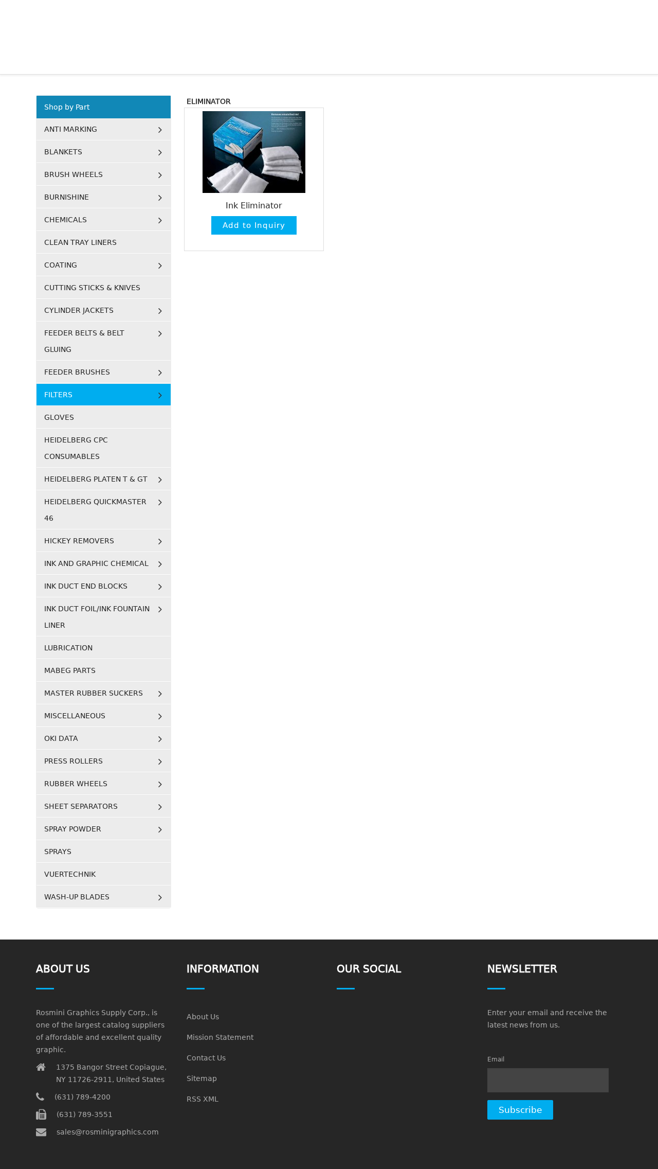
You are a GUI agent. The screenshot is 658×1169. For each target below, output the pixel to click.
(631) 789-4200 (82, 1097)
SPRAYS (57, 851)
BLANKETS (63, 152)
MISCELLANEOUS (74, 716)
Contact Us (206, 1058)
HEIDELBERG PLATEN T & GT (96, 479)
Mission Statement (220, 1037)
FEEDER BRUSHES (77, 372)
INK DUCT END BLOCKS (85, 586)
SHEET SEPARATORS (81, 806)
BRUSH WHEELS (73, 174)
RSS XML (202, 1099)
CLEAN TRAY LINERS (80, 242)
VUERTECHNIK (70, 874)
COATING (60, 265)
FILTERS (58, 395)
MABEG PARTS (70, 670)
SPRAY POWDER (72, 829)
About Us (203, 1017)
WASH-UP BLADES (76, 897)
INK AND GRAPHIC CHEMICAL (96, 563)
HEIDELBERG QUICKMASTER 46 (95, 510)
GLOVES (59, 417)
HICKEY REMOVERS (79, 541)
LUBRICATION (68, 648)
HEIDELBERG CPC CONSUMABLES (76, 448)
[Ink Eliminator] (254, 152)
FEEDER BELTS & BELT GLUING (84, 341)
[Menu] (617, 13)
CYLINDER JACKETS (79, 310)
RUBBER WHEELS (75, 784)
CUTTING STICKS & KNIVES (92, 288)
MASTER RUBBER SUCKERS (93, 693)
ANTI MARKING (70, 129)
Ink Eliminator (254, 205)
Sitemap (202, 1078)
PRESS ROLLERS (73, 761)
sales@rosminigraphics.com (108, 1132)
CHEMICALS (65, 220)
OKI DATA (61, 738)
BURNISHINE (66, 197)
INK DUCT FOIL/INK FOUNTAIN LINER (97, 617)
